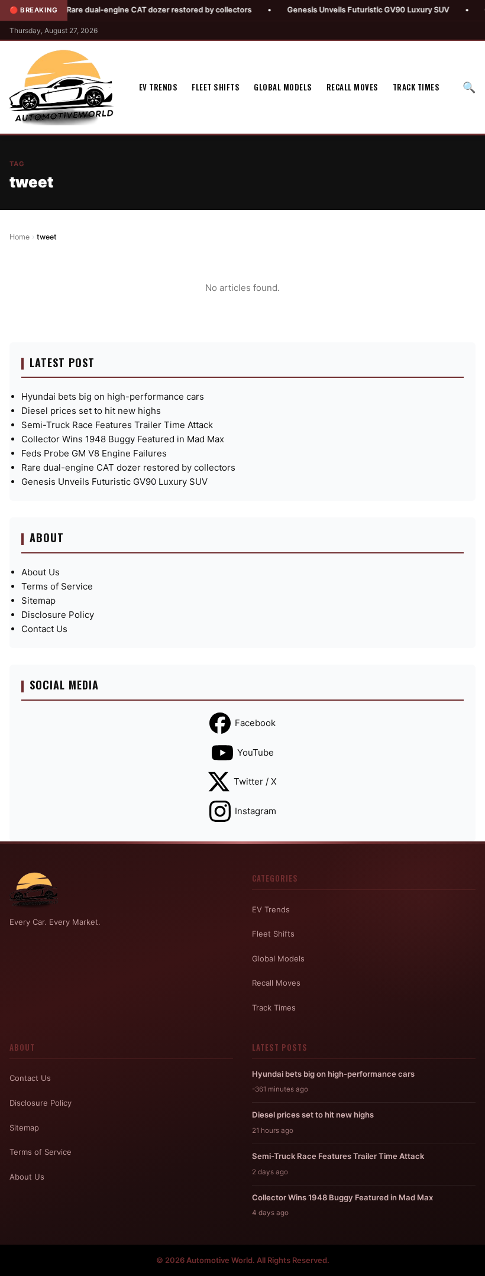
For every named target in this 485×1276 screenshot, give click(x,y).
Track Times (416, 87)
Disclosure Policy (57, 614)
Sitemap (38, 600)
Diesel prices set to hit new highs (91, 410)
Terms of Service (57, 586)
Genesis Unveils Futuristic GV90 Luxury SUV (346, 9)
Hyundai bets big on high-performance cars (112, 396)
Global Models (283, 87)
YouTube (255, 752)
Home (19, 236)
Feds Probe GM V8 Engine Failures (94, 453)
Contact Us (44, 628)
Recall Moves (352, 87)
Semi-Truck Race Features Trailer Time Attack (117, 424)
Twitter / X (255, 781)
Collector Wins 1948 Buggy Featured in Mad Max (122, 439)
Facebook (255, 722)
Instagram (255, 811)
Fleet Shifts (216, 87)
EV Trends (158, 87)
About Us (40, 572)
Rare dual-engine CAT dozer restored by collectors (136, 9)
